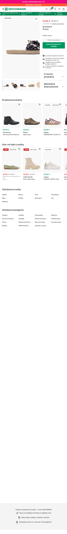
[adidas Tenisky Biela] (52, 164)
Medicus (5, 201)
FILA (36, 194)
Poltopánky (39, 215)
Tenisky (4, 215)
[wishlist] (59, 9)
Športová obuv (40, 222)
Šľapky (4, 225)
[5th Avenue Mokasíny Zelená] (11, 164)
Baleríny (54, 215)
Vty (52, 198)
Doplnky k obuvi (40, 225)
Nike (3, 198)
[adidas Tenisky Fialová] (52, 119)
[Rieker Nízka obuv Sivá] (32, 119)
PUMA (20, 198)
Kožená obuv (55, 219)
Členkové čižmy (40, 219)
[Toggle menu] (3, 9)
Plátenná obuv (23, 225)
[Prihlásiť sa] (55, 9)
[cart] (63, 9)
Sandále (21, 219)
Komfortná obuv (8, 219)
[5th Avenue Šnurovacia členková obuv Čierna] (11, 119)
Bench (20, 194)
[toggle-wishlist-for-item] (36, 19)
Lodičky (21, 215)
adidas (4, 194)
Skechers (38, 198)
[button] (21, 47)
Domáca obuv (56, 222)
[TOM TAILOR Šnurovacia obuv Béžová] (32, 164)
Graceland (47, 27)
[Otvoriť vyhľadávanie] (46, 9)
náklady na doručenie (58, 23)
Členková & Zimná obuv (26, 222)
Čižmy (4, 222)
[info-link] (44, 2)
